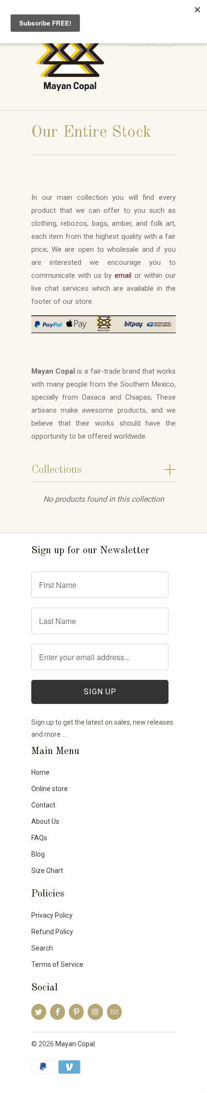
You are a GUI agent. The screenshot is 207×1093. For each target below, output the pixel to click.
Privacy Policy (52, 915)
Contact (43, 805)
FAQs (39, 838)
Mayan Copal (75, 1044)
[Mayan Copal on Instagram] (95, 1012)
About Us (45, 821)
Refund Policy (52, 932)
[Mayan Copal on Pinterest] (76, 1012)
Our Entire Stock (91, 132)
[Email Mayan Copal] (114, 1012)
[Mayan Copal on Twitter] (38, 1012)
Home (40, 772)
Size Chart (47, 870)
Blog (38, 854)
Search (42, 948)
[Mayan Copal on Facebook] (57, 1012)
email (123, 275)
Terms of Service (57, 964)
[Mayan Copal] (69, 65)
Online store (49, 789)
